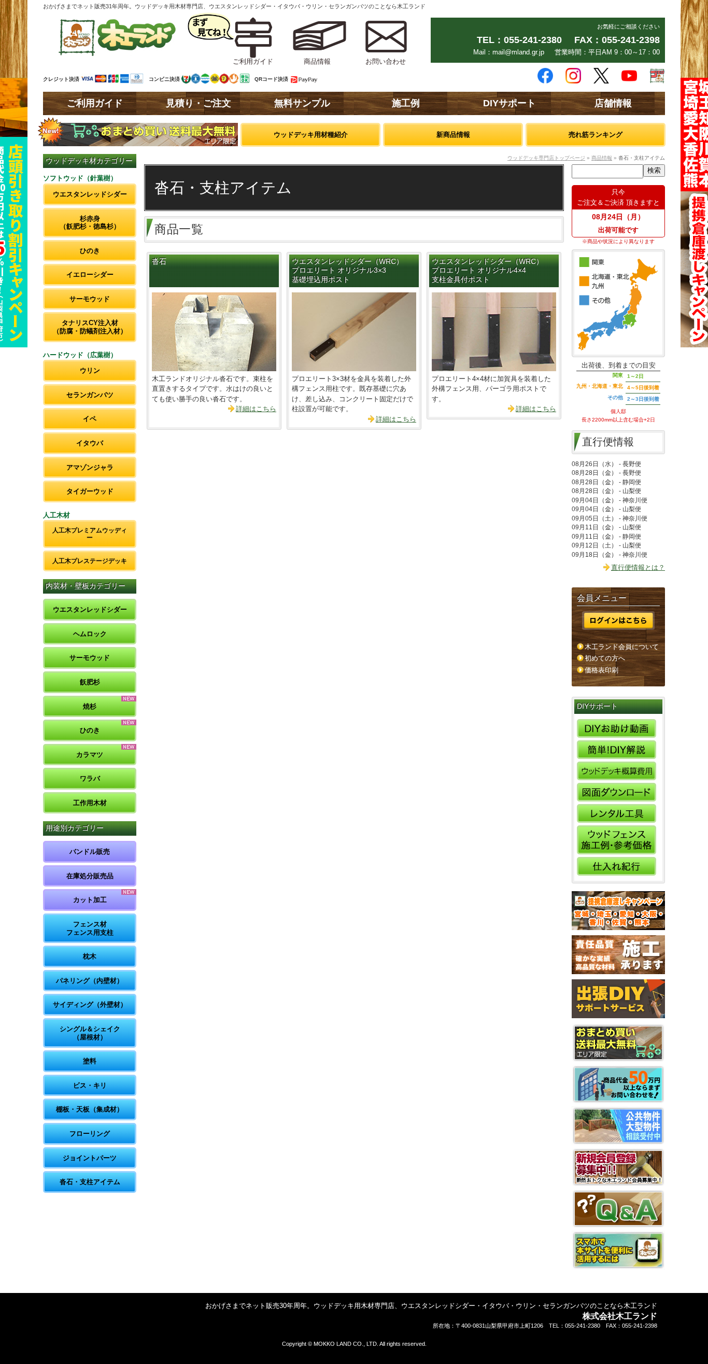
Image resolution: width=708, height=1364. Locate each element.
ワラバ (90, 778)
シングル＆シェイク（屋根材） (90, 1033)
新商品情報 (453, 134)
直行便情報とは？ (638, 567)
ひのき (90, 251)
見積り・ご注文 (198, 103)
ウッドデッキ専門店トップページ (546, 158)
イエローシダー (90, 274)
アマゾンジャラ (90, 467)
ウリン (90, 370)
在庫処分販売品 (90, 876)
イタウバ (89, 443)
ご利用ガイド (95, 103)
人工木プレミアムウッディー (89, 534)
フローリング (89, 1133)
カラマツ (89, 754)
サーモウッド (89, 299)
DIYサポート (509, 103)
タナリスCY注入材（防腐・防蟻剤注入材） (90, 327)
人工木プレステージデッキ (89, 560)
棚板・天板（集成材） (89, 1109)
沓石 (159, 261)
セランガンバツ (90, 395)
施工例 (406, 103)
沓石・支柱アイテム (90, 1182)
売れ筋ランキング (595, 134)
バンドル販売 (89, 851)
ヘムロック (90, 634)
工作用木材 (90, 803)
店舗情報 (613, 103)
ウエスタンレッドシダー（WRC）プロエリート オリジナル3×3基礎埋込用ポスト (347, 271)
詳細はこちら (256, 409)
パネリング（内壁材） (89, 981)
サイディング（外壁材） (90, 1004)
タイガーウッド (90, 491)
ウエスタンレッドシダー (90, 194)
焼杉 (89, 706)
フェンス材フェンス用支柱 (90, 928)
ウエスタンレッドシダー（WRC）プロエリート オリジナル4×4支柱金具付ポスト (487, 271)
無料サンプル (302, 103)
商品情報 (601, 158)
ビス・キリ (90, 1085)
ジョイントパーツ (90, 1158)
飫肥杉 (90, 682)
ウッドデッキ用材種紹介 (311, 134)
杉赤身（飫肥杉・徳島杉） (90, 223)
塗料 (89, 1061)
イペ (89, 419)
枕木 (89, 956)
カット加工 (90, 900)
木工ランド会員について (622, 647)
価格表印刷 (601, 670)
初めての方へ (605, 658)
